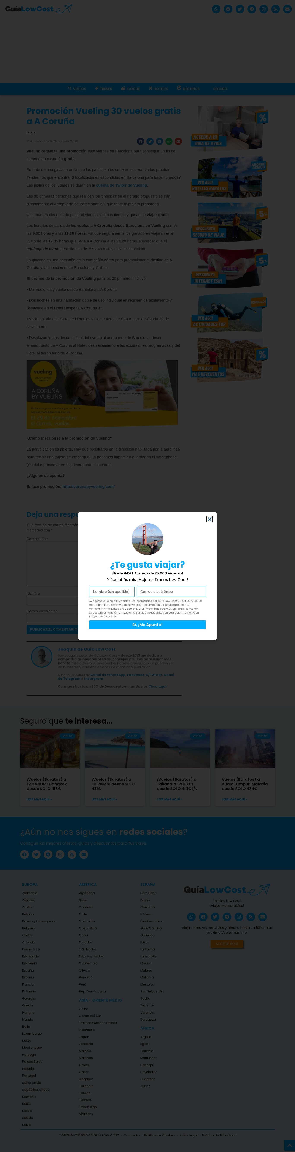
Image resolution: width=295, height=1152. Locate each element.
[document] (147, 576)
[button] (209, 519)
